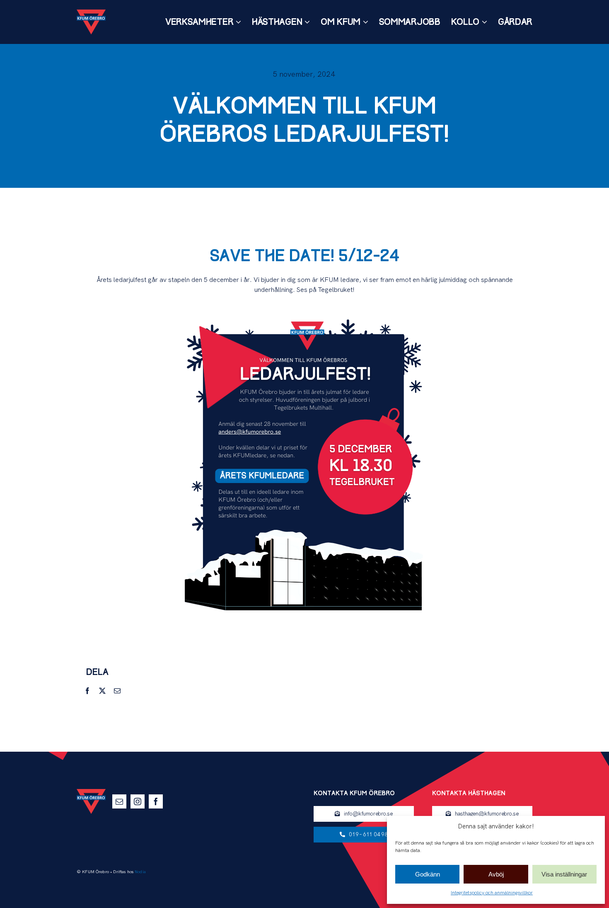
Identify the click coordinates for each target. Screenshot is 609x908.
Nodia (140, 871)
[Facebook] (87, 691)
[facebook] (156, 801)
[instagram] (137, 801)
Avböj (496, 874)
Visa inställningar (564, 874)
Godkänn (427, 874)
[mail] (119, 801)
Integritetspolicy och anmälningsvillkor (492, 893)
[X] (102, 691)
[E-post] (117, 691)
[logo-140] (91, 13)
